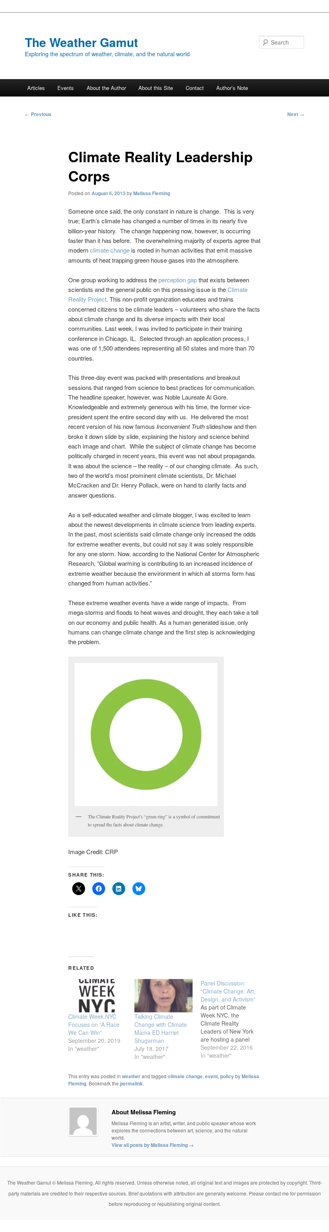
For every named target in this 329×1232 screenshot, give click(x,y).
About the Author (106, 88)
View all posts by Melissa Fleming (153, 1144)
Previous (38, 114)
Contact (195, 88)
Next (295, 114)
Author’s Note (232, 88)
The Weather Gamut (81, 42)
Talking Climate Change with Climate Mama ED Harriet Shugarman (160, 1028)
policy (227, 1076)
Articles (36, 88)
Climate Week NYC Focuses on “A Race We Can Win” (94, 1024)
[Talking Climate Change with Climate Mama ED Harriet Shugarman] (163, 995)
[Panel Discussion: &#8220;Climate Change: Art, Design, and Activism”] (234, 1019)
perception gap (177, 279)
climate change (110, 250)
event (211, 1076)
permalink (131, 1083)
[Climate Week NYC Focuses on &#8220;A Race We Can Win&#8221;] (97, 995)
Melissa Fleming (151, 193)
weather (131, 1076)
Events (65, 88)
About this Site (155, 88)
